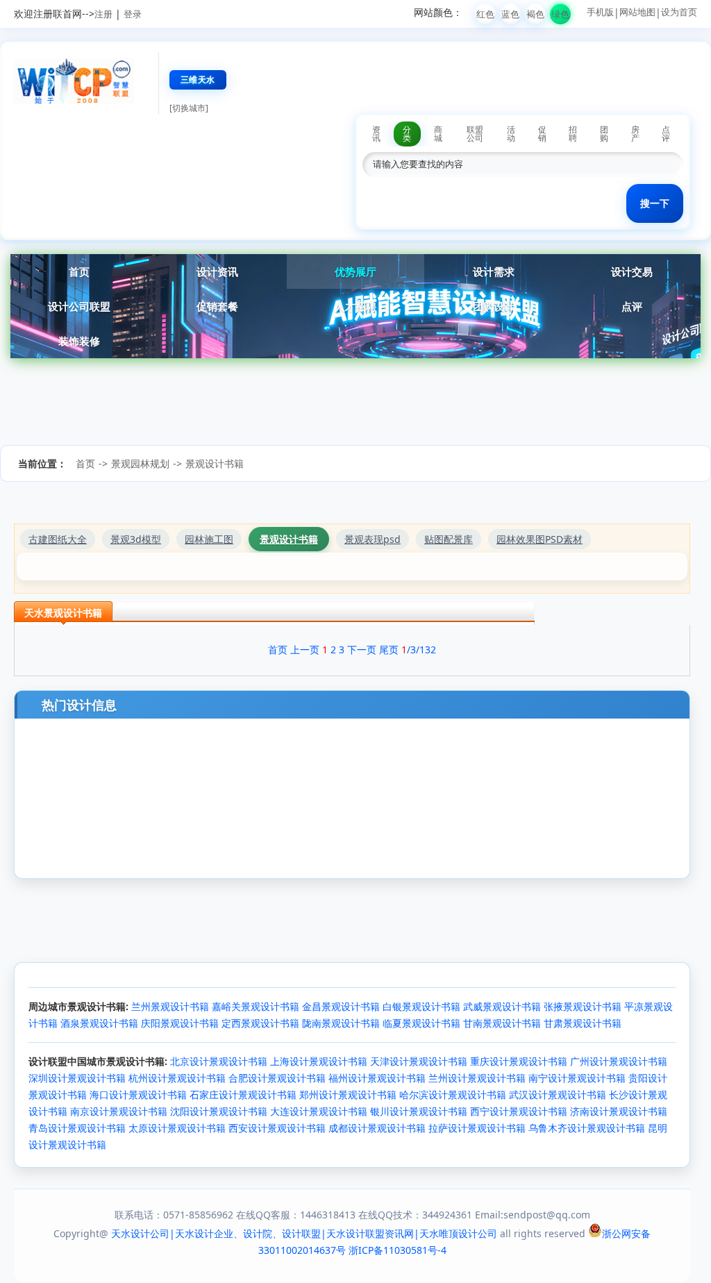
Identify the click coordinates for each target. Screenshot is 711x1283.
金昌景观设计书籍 (341, 1006)
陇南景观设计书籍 (341, 1023)
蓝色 (510, 14)
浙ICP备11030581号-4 (397, 1250)
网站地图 (637, 12)
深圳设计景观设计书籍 (77, 1077)
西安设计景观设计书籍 (277, 1127)
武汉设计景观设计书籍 (557, 1094)
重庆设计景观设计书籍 (518, 1061)
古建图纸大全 (57, 539)
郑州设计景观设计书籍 (347, 1094)
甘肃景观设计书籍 (582, 1023)
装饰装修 (79, 341)
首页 (79, 271)
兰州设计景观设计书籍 (477, 1077)
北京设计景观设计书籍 (218, 1061)
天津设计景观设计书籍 (418, 1061)
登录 (133, 14)
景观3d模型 (135, 539)
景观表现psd (372, 539)
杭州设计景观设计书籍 (177, 1077)
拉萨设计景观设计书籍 (477, 1127)
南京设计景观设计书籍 (118, 1111)
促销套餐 (217, 306)
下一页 (361, 649)
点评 (631, 306)
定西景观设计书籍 (260, 1023)
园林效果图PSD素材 (539, 539)
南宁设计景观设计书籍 (577, 1077)
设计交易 (632, 271)
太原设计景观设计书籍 (177, 1127)
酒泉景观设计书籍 (99, 1023)
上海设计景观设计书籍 (318, 1061)
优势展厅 (355, 271)
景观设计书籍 (214, 463)
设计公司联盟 (79, 306)
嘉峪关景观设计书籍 (255, 1006)
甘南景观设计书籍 (502, 1023)
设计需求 (494, 271)
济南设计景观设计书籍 (618, 1111)
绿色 (560, 14)
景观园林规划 (140, 463)
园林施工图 (209, 539)
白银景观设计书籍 (421, 1006)
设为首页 (679, 12)
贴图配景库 (448, 539)
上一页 (304, 649)
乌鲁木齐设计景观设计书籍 (586, 1127)
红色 (485, 14)
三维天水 (198, 79)
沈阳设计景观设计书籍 (218, 1111)
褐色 (535, 14)
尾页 (389, 649)
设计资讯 (217, 271)
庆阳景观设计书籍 (180, 1023)
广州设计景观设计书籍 (618, 1061)
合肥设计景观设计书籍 (277, 1077)
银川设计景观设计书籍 (418, 1111)
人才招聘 (355, 306)
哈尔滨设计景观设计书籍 (452, 1094)
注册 (103, 14)
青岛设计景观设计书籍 (77, 1127)
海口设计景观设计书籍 (138, 1094)
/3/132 (418, 649)
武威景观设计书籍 (502, 1006)
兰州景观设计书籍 (170, 1006)
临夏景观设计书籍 (421, 1023)
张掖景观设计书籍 (582, 1006)
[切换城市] (188, 108)
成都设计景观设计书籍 (377, 1127)
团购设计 (494, 306)
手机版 (600, 12)
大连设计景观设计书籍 (318, 1111)
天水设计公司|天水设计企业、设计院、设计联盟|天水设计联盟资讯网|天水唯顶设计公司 (304, 1233)
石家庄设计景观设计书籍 (243, 1094)
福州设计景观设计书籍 (377, 1077)
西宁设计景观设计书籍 (518, 1111)
